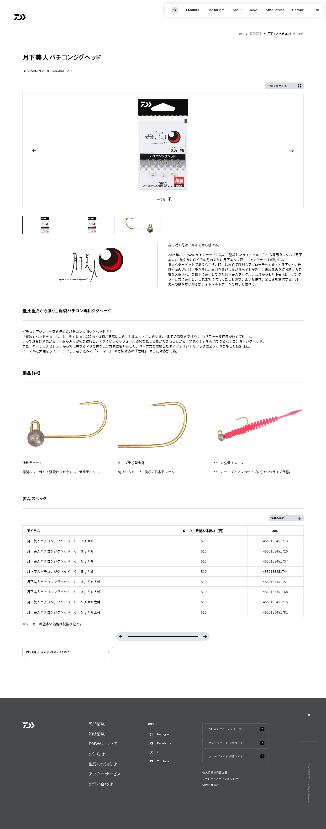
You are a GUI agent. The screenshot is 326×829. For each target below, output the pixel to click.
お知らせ (97, 754)
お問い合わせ (101, 784)
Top (241, 33)
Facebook (164, 743)
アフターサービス (105, 774)
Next (292, 151)
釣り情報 (97, 734)
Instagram (164, 734)
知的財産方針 (210, 785)
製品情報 (255, 33)
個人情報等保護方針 (214, 772)
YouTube (163, 761)
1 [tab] (45, 225)
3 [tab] (139, 225)
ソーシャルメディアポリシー (220, 778)
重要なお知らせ (103, 764)
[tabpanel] (163, 150)
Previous (34, 151)
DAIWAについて (103, 744)
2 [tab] (92, 225)
